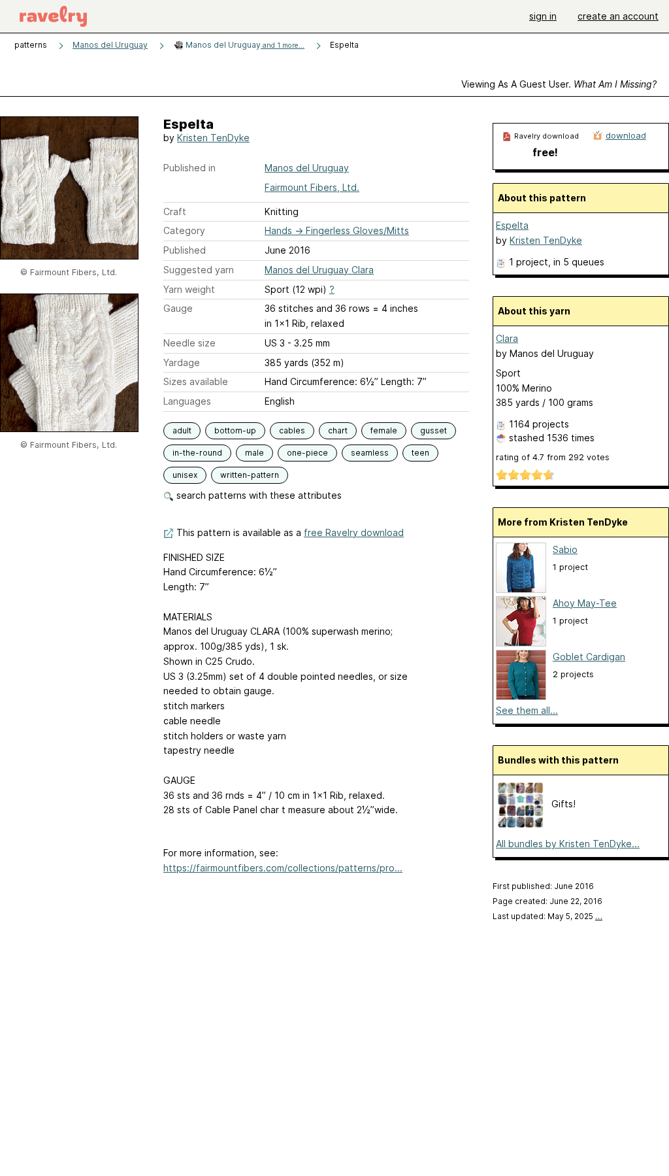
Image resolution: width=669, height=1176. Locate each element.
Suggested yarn (198, 269)
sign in (543, 16)
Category (184, 230)
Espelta (512, 225)
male (254, 453)
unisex (184, 475)
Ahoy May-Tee (585, 603)
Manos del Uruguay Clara (319, 269)
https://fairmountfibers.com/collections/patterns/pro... (282, 867)
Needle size (189, 342)
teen (420, 453)
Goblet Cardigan (589, 656)
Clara (507, 338)
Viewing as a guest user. (559, 84)
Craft (174, 211)
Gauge (178, 308)
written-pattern (249, 475)
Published (184, 250)
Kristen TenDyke (213, 137)
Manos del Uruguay (110, 45)
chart (338, 430)
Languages (187, 401)
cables (292, 430)
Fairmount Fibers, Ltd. (312, 187)
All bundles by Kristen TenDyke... (568, 843)
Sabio (565, 549)
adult (181, 430)
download (626, 135)
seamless (370, 453)
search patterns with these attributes (258, 495)
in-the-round (197, 453)
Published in (189, 167)
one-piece (307, 453)
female (383, 430)
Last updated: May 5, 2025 (547, 916)
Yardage (181, 362)
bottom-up (235, 430)
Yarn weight (189, 289)
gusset (433, 430)
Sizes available (195, 381)
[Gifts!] (520, 826)
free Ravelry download (354, 532)
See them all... (527, 710)
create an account (618, 16)
